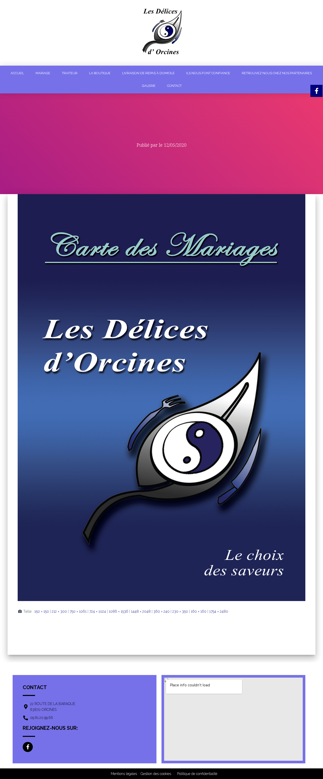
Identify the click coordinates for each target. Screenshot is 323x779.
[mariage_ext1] (161, 397)
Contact (174, 86)
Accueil (17, 73)
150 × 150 (41, 611)
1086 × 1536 (118, 611)
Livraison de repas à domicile (148, 73)
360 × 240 (161, 611)
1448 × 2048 (141, 611)
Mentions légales (124, 774)
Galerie (148, 86)
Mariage (43, 73)
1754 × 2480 (218, 611)
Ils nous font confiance (208, 73)
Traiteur (69, 73)
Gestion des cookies (156, 774)
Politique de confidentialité (197, 774)
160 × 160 (198, 611)
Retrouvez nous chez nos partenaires (277, 73)
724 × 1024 (97, 611)
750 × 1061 (78, 611)
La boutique (100, 73)
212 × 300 (59, 611)
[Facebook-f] (28, 747)
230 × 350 (180, 611)
